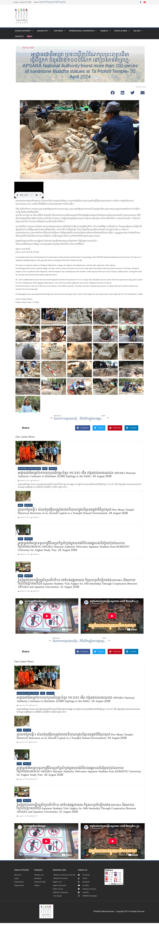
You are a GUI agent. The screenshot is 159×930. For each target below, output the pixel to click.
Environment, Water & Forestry (29, 468)
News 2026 (53, 468)
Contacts (19, 36)
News (45, 468)
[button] (32, 30)
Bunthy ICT (36, 480)
